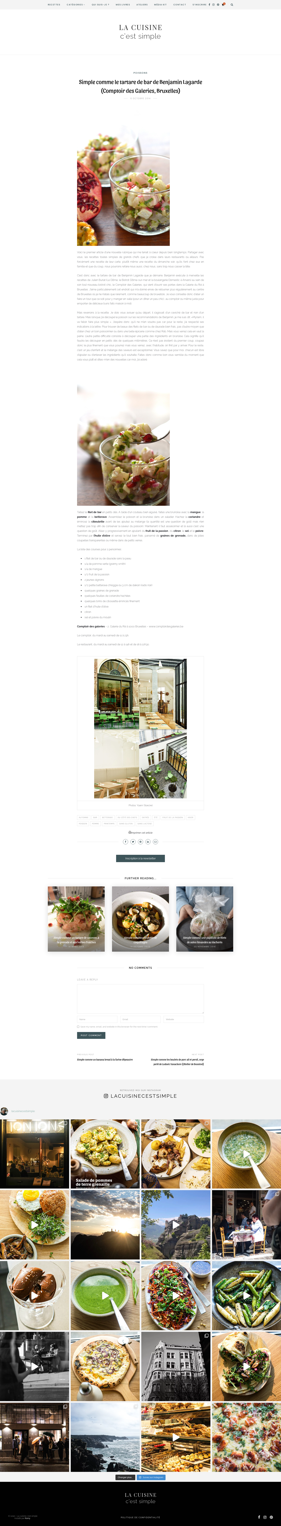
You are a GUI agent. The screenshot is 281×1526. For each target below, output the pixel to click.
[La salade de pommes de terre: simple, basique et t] (105, 1154)
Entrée (145, 817)
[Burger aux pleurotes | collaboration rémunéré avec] (34, 1224)
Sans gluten (126, 824)
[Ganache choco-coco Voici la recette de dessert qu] (34, 1295)
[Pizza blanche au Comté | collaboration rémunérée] (105, 1366)
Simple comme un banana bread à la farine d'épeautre (105, 1059)
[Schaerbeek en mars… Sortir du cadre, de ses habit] (175, 1366)
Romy (27, 1518)
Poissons (140, 73)
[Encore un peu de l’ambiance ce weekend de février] (175, 1437)
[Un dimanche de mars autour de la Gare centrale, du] (34, 1366)
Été (156, 817)
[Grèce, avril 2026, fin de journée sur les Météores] (105, 1224)
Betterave (107, 817)
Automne (83, 817)
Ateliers (142, 4)
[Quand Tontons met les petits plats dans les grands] (34, 1154)
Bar (95, 817)
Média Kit (160, 4)
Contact (179, 4)
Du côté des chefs (127, 817)
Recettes (54, 4)
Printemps (109, 824)
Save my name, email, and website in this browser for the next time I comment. (119, 1026)
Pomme (95, 824)
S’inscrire (200, 4)
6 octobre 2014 (140, 98)
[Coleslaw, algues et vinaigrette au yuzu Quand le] (175, 1295)
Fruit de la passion (172, 817)
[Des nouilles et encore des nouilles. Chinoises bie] (34, 1437)
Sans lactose (145, 824)
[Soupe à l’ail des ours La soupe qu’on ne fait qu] (105, 1295)
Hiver (190, 817)
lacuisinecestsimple (144, 1096)
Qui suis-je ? (100, 4)
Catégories (75, 4)
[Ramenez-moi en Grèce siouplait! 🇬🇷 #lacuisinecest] (175, 1154)
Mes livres (123, 4)
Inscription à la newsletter (140, 858)
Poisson (83, 824)
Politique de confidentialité (140, 1517)
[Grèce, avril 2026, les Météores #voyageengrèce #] (175, 1224)
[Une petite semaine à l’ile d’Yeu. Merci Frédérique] (105, 1437)
